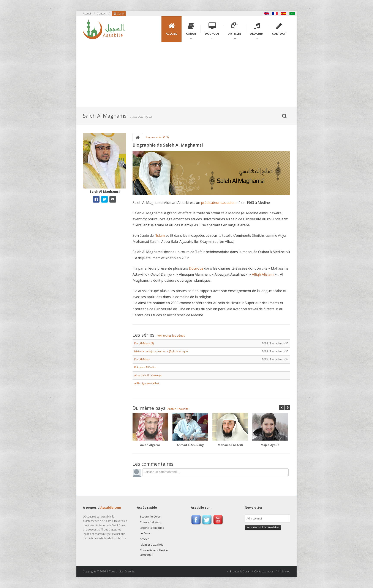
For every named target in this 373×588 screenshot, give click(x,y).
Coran (120, 13)
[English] (266, 13)
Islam (160, 235)
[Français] (275, 13)
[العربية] (292, 13)
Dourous (196, 268)
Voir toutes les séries (171, 335)
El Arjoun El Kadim (145, 367)
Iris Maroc (284, 571)
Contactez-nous (263, 571)
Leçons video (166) (157, 137)
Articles (144, 539)
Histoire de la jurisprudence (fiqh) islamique (161, 351)
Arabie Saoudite (178, 409)
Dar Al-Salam (142, 359)
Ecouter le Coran (150, 516)
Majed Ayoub (270, 445)
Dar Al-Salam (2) (144, 343)
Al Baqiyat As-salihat (146, 383)
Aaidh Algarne (150, 445)
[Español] (283, 13)
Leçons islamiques (152, 528)
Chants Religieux (151, 522)
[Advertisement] (186, 74)
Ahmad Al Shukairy (190, 445)
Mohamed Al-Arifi (230, 445)
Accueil (87, 13)
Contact (101, 13)
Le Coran (146, 533)
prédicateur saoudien (218, 202)
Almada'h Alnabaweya (147, 375)
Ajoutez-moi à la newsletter (263, 527)
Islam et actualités (151, 544)
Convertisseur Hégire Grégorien (154, 552)
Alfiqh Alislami (263, 274)
